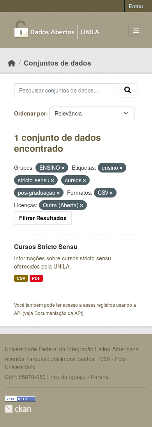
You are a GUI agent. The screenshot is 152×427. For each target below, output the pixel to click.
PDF (36, 278)
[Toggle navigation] (136, 30)
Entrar (136, 6)
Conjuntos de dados (57, 63)
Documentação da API (58, 313)
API (17, 313)
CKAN (18, 409)
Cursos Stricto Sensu (46, 246)
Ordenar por (30, 113)
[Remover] (63, 168)
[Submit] (128, 90)
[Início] (12, 63)
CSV (21, 278)
